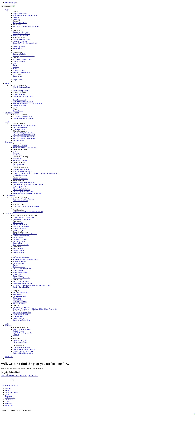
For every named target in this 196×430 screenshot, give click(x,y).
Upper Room (17, 76)
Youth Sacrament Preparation (22, 171)
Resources (8, 325)
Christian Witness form (20, 188)
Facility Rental (17, 48)
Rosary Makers (18, 274)
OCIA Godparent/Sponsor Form (23, 191)
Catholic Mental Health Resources (24, 349)
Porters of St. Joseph (19, 228)
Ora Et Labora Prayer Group (22, 269)
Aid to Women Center (20, 342)
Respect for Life (18, 230)
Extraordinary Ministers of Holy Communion (27, 103)
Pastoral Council (18, 252)
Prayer (15, 63)
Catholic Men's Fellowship (21, 236)
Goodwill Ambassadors (20, 239)
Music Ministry (18, 111)
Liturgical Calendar (19, 70)
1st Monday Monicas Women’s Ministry (26, 259)
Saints (15, 65)
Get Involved (9, 213)
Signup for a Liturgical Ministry (23, 96)
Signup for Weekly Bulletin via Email (25, 43)
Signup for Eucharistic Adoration (23, 118)
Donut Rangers (18, 237)
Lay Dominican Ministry (21, 226)
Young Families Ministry (21, 245)
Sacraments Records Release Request (25, 147)
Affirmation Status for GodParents (24, 182)
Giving (7, 324)
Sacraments (8, 142)
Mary (15, 69)
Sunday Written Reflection (21, 34)
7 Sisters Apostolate (19, 261)
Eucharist (16, 153)
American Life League (20, 340)
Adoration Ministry (19, 263)
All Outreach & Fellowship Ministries (25, 234)
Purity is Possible (18, 331)
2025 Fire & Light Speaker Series (24, 135)
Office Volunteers (18, 318)
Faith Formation (10, 195)
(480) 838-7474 (33, 376)
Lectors (15, 107)
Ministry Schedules (19, 94)
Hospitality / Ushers (19, 105)
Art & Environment (19, 100)
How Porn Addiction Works (22, 329)
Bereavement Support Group (22, 283)
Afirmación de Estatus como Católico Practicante (29, 184)
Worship (7, 83)
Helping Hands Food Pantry (22, 287)
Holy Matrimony (18, 164)
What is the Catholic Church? (22, 59)
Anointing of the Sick (20, 160)
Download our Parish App (9, 385)
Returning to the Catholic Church (24, 56)
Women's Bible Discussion (21, 278)
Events (7, 122)
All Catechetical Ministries (21, 307)
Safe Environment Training (22, 219)
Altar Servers (17, 294)
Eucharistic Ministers (20, 302)
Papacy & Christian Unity (21, 72)
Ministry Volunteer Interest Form (23, 217)
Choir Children (18, 300)
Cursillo (15, 265)
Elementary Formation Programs (23, 199)
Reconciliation (17, 158)
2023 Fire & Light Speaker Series (24, 138)
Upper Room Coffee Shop (21, 320)
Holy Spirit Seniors (19, 241)
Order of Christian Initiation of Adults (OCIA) (28, 212)
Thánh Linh (9, 357)
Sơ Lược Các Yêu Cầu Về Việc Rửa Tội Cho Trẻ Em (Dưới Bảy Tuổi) (36, 173)
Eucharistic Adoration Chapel (22, 116)
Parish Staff (17, 17)
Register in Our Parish (20, 13)
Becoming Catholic (19, 54)
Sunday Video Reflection (21, 35)
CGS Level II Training (20, 201)
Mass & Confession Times (21, 87)
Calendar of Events (19, 129)
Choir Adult (17, 298)
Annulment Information (20, 179)
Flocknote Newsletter (20, 41)
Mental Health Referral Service (23, 351)
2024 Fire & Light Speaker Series (24, 136)
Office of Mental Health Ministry (23, 353)
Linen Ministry (18, 316)
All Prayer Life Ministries (21, 258)
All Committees (18, 248)
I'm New (8, 10)
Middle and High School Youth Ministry (26, 206)
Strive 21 (16, 335)
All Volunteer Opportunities (22, 313)
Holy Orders (17, 166)
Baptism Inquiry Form (20, 186)
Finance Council (18, 250)
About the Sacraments (20, 146)
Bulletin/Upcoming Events (21, 39)
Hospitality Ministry (19, 303)
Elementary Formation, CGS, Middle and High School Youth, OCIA (35, 309)
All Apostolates (18, 223)
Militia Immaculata (19, 267)
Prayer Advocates (18, 270)
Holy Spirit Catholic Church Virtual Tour (26, 26)
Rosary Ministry (18, 276)
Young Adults (17, 243)
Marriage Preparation (20, 175)
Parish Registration (19, 47)
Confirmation (17, 155)
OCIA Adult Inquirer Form (21, 190)
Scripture (16, 67)
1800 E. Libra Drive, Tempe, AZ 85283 (14, 376)
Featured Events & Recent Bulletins (24, 125)
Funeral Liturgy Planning (21, 91)
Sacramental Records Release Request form (27, 193)
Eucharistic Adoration (12, 113)
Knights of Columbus (20, 225)
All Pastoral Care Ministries (22, 281)
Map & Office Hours (20, 23)
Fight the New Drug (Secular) (22, 333)
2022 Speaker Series (19, 140)
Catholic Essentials (19, 61)
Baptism (15, 151)
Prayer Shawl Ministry (20, 272)
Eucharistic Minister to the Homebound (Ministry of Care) (31, 285)
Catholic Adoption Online (21, 347)
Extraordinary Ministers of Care (23, 102)
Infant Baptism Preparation (21, 169)
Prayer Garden (17, 80)
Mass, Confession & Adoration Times (25, 15)
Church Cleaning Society (21, 314)
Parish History (17, 19)
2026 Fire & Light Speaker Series (24, 133)
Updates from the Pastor (21, 32)
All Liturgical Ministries (20, 292)
